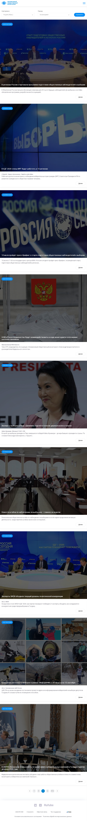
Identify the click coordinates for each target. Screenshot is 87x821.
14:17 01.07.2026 (7, 708)
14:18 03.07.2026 (7, 452)
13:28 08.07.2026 (7, 195)
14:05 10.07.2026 (7, 24)
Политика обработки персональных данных (57, 816)
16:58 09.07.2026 (7, 108)
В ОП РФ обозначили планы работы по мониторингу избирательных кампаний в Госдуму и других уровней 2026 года (43, 768)
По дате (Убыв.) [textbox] (8, 14)
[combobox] (18, 15)
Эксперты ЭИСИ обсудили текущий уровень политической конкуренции (32, 596)
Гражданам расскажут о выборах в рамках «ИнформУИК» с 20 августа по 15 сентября (38, 683)
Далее (80, 97)
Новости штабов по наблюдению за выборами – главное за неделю (31, 512)
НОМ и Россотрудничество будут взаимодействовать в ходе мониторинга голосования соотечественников (39, 338)
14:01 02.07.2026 (7, 622)
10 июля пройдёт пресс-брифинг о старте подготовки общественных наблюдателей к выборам (43, 255)
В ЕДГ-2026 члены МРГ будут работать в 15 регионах (25, 169)
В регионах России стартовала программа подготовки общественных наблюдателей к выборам (43, 85)
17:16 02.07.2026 (7, 536)
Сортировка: (6, 11)
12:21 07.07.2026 (7, 279)
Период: (40, 11)
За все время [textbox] (44, 14)
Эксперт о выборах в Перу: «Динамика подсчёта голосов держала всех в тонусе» (37, 426)
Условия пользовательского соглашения (28, 816)
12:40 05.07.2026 (7, 365)
